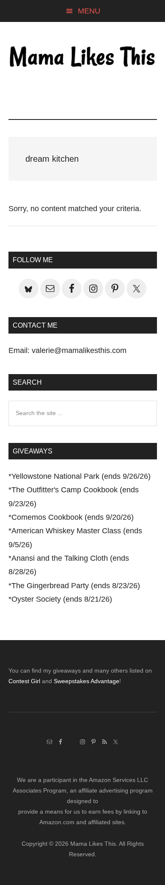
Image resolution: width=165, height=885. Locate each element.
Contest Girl (24, 681)
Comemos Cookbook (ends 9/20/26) (72, 517)
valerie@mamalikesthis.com (79, 350)
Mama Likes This (82, 58)
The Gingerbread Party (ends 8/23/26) (75, 585)
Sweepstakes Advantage (86, 681)
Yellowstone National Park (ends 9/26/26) (81, 476)
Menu (89, 11)
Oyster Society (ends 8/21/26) (61, 599)
